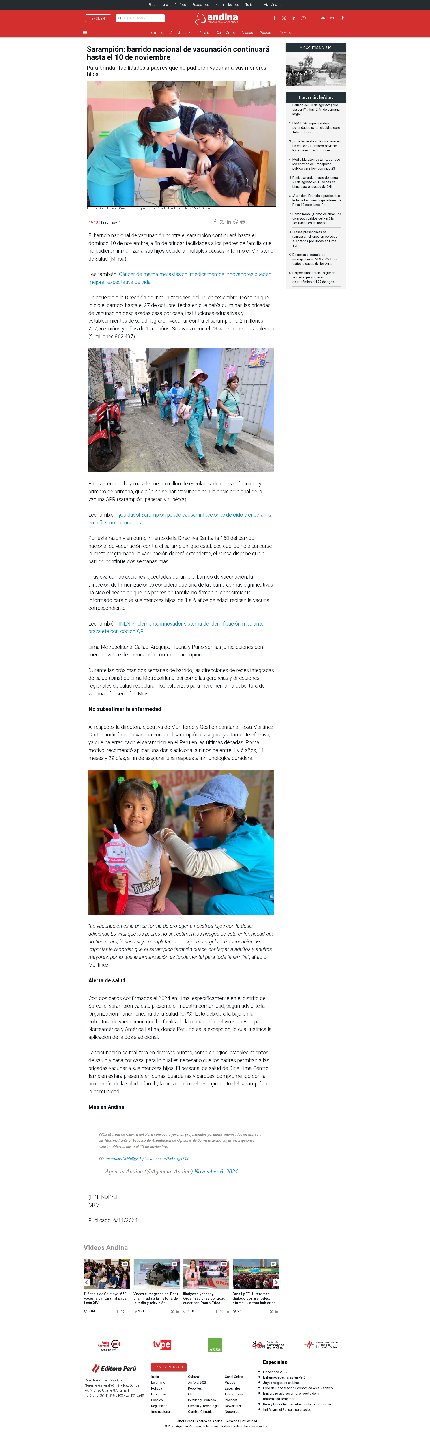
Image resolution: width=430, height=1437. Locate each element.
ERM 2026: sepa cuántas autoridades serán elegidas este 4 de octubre (316, 127)
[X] (284, 18)
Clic (191, 1394)
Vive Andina (272, 5)
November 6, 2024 (216, 1171)
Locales (157, 1400)
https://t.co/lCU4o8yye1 (122, 1158)
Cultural (194, 1377)
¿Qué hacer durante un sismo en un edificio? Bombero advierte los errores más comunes (316, 145)
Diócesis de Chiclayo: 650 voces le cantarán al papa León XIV (105, 1298)
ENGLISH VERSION (169, 1367)
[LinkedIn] (293, 18)
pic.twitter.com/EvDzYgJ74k (165, 1158)
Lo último (156, 33)
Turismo (251, 5)
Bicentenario (158, 5)
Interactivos (234, 1394)
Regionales (159, 1406)
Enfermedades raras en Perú (284, 1377)
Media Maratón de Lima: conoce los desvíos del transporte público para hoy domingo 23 (316, 164)
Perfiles (180, 5)
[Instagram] (313, 18)
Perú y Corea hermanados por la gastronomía (297, 1404)
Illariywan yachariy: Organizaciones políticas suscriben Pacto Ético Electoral (204, 1300)
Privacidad (249, 1421)
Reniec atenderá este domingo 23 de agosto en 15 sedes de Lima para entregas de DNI (315, 182)
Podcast (266, 33)
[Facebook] (274, 18)
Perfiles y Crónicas (202, 1400)
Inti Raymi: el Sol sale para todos (287, 1410)
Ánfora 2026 (197, 1383)
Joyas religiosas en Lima (281, 1383)
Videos (247, 33)
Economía (158, 1394)
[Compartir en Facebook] (118, 1311)
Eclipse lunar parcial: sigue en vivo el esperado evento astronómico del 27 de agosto (315, 277)
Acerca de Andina (209, 1421)
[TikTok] (342, 18)
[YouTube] (303, 18)
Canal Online (226, 33)
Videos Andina (106, 1247)
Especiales (200, 5)
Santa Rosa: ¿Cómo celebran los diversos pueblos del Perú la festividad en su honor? (316, 218)
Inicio (155, 1377)
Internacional (160, 1412)
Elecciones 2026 (275, 1372)
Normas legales (227, 5)
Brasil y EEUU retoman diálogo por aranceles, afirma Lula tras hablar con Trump (255, 1300)
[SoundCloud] (322, 18)
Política (156, 1388)
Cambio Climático (201, 1412)
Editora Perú (185, 1421)
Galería (204, 33)
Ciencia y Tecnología (203, 1406)
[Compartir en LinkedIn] (128, 1311)
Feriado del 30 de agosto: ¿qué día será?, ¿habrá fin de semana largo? (316, 109)
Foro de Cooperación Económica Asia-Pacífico (298, 1388)
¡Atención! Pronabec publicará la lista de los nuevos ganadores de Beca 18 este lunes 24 (316, 200)
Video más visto (316, 47)
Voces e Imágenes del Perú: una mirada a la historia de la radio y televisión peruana (156, 1300)
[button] (86, 1282)
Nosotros (232, 1412)
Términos (232, 1421)
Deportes (195, 1388)
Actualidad (181, 32)
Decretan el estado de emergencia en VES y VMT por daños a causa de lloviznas (315, 259)
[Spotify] (332, 18)
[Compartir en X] (123, 1311)
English (98, 18)
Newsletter (288, 33)
